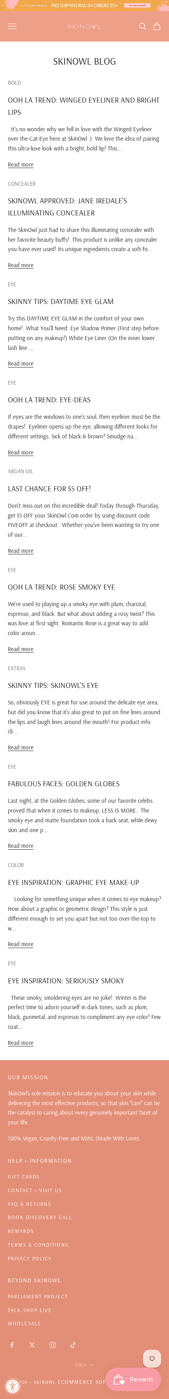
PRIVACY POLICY (30, 1258)
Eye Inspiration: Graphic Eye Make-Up (73, 882)
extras (17, 668)
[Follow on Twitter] (32, 1345)
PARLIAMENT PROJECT (38, 1296)
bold (14, 82)
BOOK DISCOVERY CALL (40, 1217)
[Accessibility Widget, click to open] (13, 1386)
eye (12, 284)
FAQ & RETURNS (29, 1204)
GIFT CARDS (24, 1176)
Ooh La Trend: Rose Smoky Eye (61, 587)
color (16, 865)
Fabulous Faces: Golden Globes (63, 783)
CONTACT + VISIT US (35, 1190)
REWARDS (21, 1231)
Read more (20, 164)
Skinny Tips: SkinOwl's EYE (53, 685)
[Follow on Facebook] (12, 1345)
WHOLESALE (24, 1323)
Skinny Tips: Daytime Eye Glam (61, 301)
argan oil (20, 471)
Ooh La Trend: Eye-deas (49, 399)
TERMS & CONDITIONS (38, 1245)
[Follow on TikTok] (73, 1345)
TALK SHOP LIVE (30, 1310)
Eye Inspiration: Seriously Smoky (66, 980)
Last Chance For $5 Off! (49, 488)
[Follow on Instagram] (53, 1345)
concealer (22, 183)
